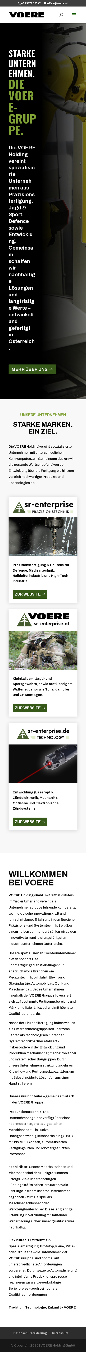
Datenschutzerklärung (30, 1333)
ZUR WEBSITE (28, 594)
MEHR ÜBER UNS (29, 369)
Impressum (60, 1333)
